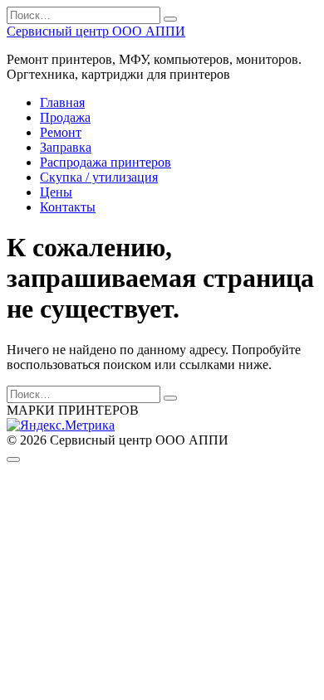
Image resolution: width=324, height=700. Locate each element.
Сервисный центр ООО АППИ (96, 31)
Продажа (65, 117)
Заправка (65, 147)
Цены (56, 192)
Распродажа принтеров (105, 162)
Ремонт (60, 132)
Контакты (68, 207)
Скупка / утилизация (99, 177)
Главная (62, 102)
